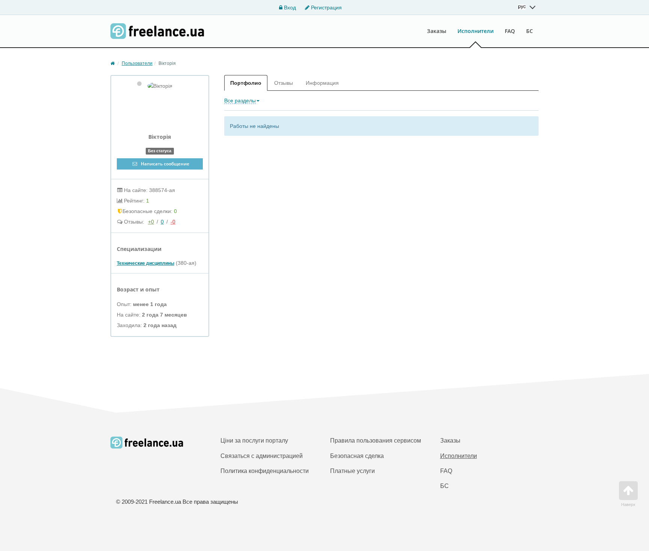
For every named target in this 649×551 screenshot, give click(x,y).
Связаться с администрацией (261, 456)
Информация (322, 83)
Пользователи (137, 63)
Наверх (628, 504)
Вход (289, 8)
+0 (151, 222)
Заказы (436, 31)
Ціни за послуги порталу (254, 440)
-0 (173, 222)
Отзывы (283, 83)
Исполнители (475, 31)
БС (529, 31)
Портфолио (245, 83)
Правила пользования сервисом (375, 440)
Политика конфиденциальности (264, 471)
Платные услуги (352, 471)
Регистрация (325, 8)
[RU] (527, 7)
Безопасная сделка (357, 456)
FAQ (510, 31)
